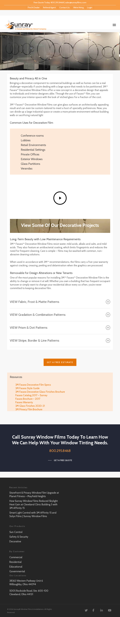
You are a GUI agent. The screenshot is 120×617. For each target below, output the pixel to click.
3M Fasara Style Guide (27, 388)
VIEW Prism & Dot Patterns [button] (28, 328)
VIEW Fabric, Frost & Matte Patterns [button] (34, 302)
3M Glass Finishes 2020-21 (30, 405)
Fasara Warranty (24, 402)
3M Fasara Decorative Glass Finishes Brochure (40, 391)
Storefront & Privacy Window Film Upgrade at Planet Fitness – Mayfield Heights (34, 494)
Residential (15, 562)
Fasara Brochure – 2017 (27, 398)
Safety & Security (18, 536)
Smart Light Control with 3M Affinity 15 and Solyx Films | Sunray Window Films (32, 514)
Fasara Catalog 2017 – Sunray (31, 395)
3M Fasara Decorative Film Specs (33, 384)
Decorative (15, 541)
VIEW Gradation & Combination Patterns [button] (38, 315)
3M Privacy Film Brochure (28, 409)
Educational (15, 566)
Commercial (15, 557)
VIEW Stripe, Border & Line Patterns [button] (34, 340)
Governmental (17, 571)
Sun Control (15, 532)
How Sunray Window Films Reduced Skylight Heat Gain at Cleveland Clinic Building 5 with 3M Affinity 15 (33, 504)
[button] (60, 362)
